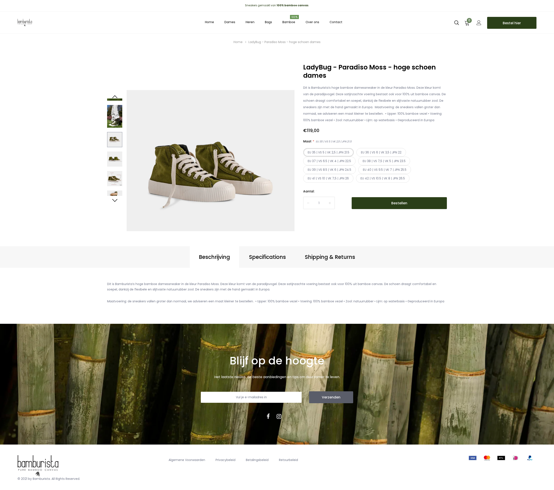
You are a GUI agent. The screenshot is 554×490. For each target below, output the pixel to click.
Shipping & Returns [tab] (330, 257)
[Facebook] (268, 417)
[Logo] (56, 21)
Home (238, 42)
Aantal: (308, 191)
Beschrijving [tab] (214, 257)
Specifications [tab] (267, 257)
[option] (211, 174)
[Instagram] (279, 417)
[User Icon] (479, 24)
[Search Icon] (456, 24)
